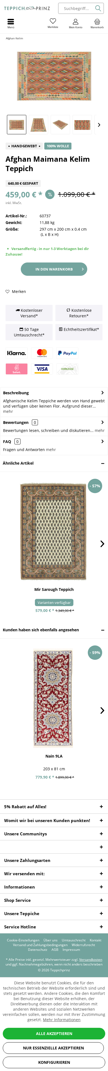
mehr (8, 411)
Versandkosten (90, 959)
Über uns (50, 940)
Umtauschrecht (74, 940)
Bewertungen (16, 422)
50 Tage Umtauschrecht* (29, 332)
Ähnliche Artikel (18, 463)
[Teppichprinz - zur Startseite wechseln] (27, 8)
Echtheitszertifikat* (81, 329)
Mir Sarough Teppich (54, 589)
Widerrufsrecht (83, 945)
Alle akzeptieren (54, 1033)
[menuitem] (97, 23)
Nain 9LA (54, 756)
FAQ (11, 441)
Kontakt (95, 940)
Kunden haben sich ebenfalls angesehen (41, 629)
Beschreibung (16, 392)
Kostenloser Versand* (31, 313)
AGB (55, 950)
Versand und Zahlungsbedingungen (40, 945)
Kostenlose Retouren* (80, 313)
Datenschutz (37, 950)
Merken (18, 291)
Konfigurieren (54, 1062)
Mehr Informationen (62, 1019)
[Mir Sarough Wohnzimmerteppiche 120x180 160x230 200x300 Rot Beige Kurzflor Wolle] (54, 531)
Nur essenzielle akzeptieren (53, 1048)
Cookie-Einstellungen (23, 940)
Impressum (71, 950)
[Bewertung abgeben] (54, 176)
